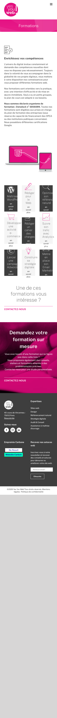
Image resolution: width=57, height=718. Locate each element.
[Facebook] (6, 430)
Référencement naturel (41, 415)
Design (34, 412)
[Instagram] (12, 430)
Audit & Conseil (37, 422)
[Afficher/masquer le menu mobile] (51, 4)
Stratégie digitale (38, 419)
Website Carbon (13, 454)
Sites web (35, 408)
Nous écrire (9, 418)
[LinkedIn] (19, 430)
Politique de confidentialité (32, 492)
